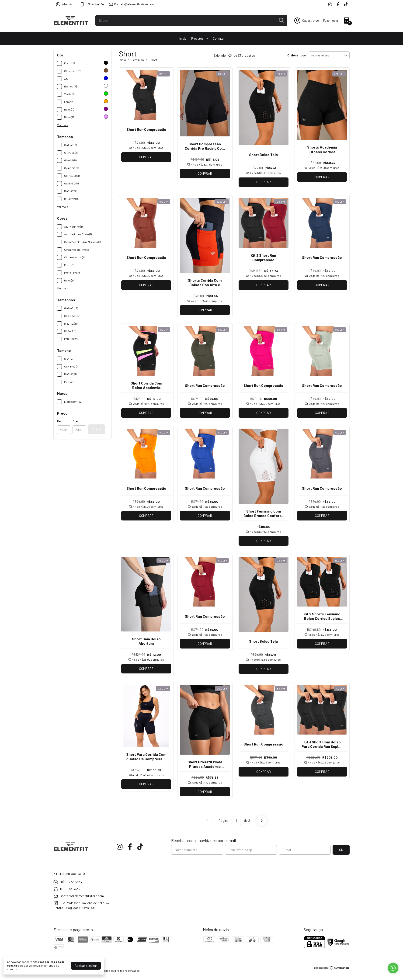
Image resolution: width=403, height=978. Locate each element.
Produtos (197, 38)
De (59, 421)
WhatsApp (68, 4)
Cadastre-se (310, 20)
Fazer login (330, 20)
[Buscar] (281, 20)
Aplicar (96, 429)
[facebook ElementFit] (338, 4)
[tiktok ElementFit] (346, 4)
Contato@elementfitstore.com (134, 4)
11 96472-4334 (95, 4)
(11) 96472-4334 (71, 882)
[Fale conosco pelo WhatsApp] (393, 968)
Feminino (138, 60)
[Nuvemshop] (332, 969)
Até (75, 421)
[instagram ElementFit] (330, 4)
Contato (218, 38)
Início (183, 38)
